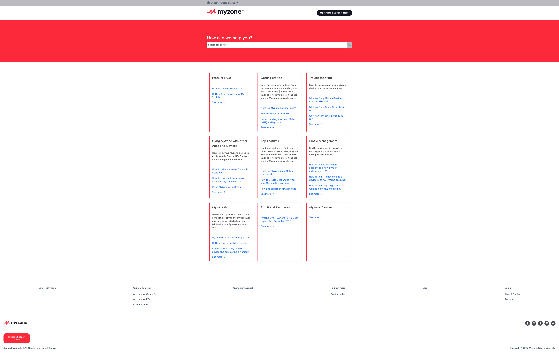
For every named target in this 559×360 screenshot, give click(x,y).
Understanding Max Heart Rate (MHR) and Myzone (277, 121)
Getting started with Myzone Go (229, 243)
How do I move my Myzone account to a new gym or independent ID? (323, 168)
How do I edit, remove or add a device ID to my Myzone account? (327, 178)
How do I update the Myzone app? (279, 188)
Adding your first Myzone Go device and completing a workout (230, 250)
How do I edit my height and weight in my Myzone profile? (325, 187)
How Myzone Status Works (275, 113)
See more (217, 102)
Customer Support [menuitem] (243, 288)
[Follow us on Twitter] (534, 323)
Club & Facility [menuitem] (512, 294)
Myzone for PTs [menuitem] (141, 299)
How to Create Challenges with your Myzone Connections (278, 182)
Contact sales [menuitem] (140, 304)
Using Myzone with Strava (226, 187)
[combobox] (277, 45)
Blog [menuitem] (425, 288)
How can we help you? (229, 37)
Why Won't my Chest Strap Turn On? (326, 109)
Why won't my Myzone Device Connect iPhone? (325, 100)
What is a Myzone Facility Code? (278, 108)
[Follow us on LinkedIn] (546, 323)
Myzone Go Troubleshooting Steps (230, 237)
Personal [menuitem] (509, 299)
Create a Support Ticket (336, 12)
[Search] (349, 45)
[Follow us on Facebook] (527, 323)
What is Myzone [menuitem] (47, 288)
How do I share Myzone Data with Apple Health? (230, 171)
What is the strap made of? (227, 88)
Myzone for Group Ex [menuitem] (144, 294)
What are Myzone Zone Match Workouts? (277, 173)
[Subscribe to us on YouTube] (553, 323)
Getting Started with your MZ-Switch (228, 96)
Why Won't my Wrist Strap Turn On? (326, 117)
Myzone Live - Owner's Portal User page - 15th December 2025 (279, 219)
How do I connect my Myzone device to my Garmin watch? (228, 180)
